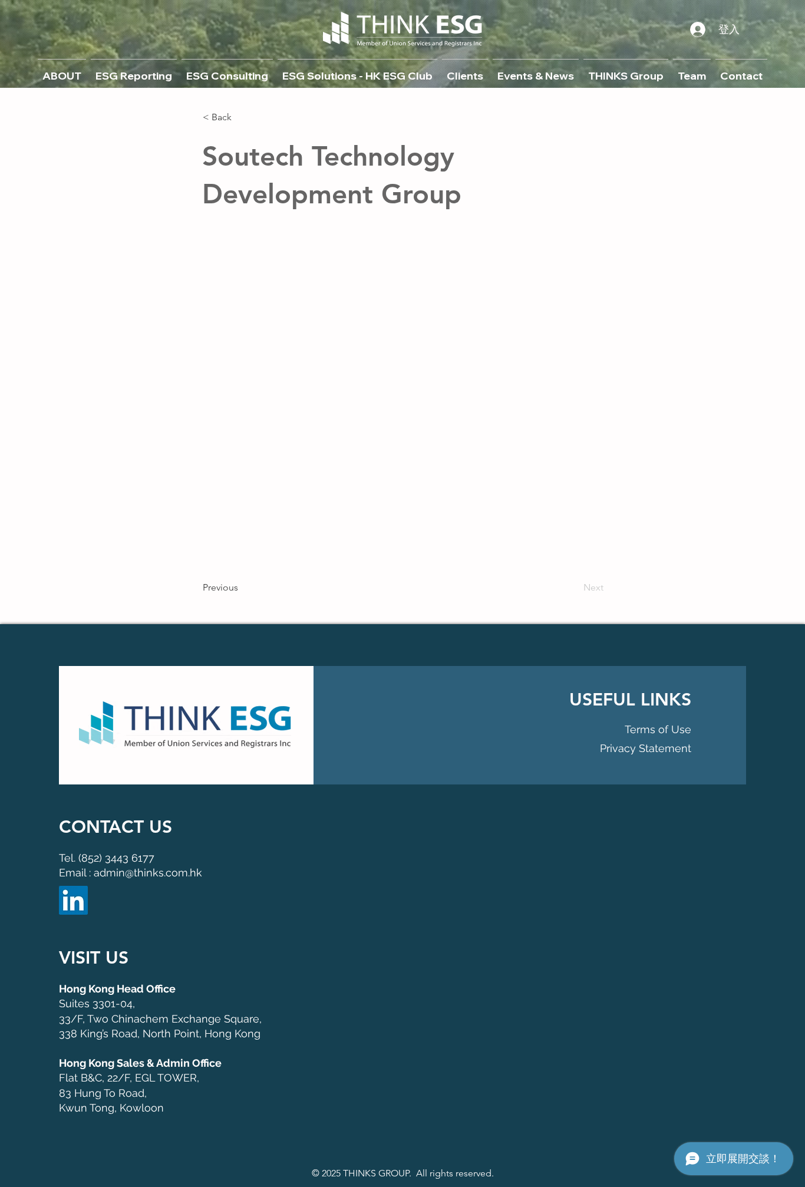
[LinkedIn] (73, 900)
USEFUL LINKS (630, 699)
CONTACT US (115, 827)
